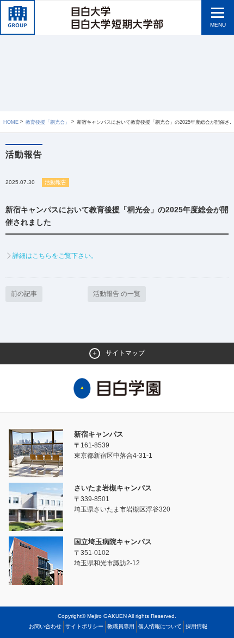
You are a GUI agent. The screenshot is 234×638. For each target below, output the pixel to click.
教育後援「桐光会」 (48, 122)
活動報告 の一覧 (116, 294)
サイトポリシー (84, 626)
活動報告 (55, 182)
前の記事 (24, 294)
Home (11, 122)
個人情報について (160, 626)
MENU (218, 25)
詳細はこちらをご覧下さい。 (55, 256)
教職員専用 (120, 626)
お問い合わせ (45, 626)
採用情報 (196, 626)
